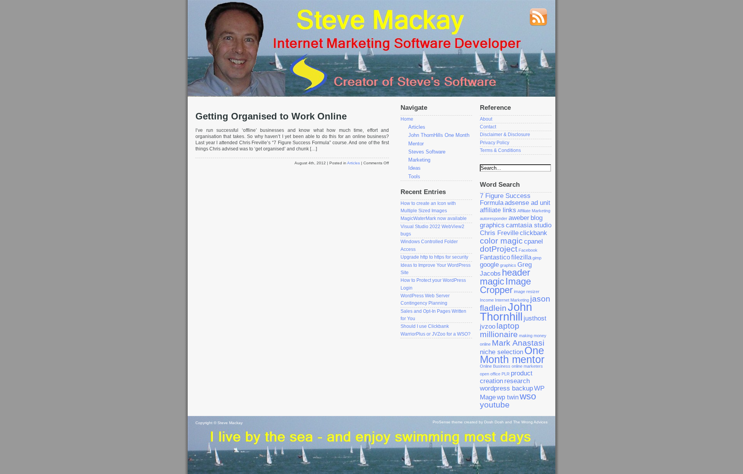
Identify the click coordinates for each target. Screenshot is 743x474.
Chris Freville (499, 233)
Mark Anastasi (518, 342)
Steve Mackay (230, 423)
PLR (506, 374)
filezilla (521, 257)
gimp (536, 258)
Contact (488, 127)
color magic (501, 240)
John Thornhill (506, 311)
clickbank (533, 233)
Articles (353, 163)
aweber (518, 218)
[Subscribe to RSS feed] (538, 24)
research (517, 381)
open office (490, 374)
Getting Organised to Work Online (271, 116)
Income (487, 300)
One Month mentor (512, 355)
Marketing (419, 160)
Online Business (495, 366)
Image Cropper (505, 285)
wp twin (508, 397)
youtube (495, 404)
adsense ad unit (527, 202)
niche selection (501, 352)
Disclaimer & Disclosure (505, 134)
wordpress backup (506, 388)
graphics (508, 265)
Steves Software (426, 152)
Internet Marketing (512, 300)
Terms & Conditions (500, 150)
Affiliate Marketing (533, 210)
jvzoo (487, 326)
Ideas (414, 168)
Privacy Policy (494, 142)
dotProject (498, 248)
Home (407, 119)
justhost (535, 318)
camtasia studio (528, 225)
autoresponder (493, 218)
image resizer (526, 291)
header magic (505, 276)
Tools (414, 176)
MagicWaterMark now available (434, 218)
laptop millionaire (499, 330)
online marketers (527, 366)
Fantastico (495, 257)
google (489, 264)
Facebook (528, 250)
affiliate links (498, 210)
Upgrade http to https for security (434, 257)
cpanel (533, 241)
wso (528, 396)
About (486, 119)
